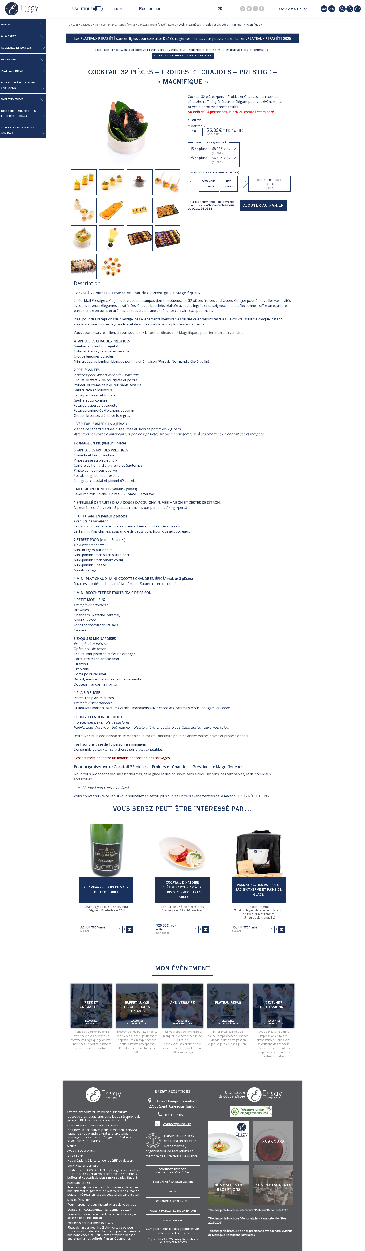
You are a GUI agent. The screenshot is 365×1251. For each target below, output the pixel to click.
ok (220, 9)
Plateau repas (228, 1003)
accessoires (83, 779)
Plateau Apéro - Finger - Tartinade (19, 85)
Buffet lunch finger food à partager (137, 1007)
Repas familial (126, 24)
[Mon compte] (349, 8)
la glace (154, 774)
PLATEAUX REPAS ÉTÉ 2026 (269, 38)
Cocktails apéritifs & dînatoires (157, 24)
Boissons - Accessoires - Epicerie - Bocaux (19, 113)
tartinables (235, 774)
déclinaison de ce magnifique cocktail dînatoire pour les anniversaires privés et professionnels (173, 735)
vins (215, 774)
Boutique (86, 24)
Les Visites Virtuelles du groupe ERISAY (97, 1112)
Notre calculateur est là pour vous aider (182, 55)
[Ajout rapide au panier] (129, 929)
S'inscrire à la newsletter (173, 1181)
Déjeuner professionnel (273, 1005)
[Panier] (357, 8)
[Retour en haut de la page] (356, 1242)
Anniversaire (182, 1003)
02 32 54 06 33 (293, 9)
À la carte (8, 36)
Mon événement (12, 99)
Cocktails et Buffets (16, 47)
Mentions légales (167, 1229)
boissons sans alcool (187, 774)
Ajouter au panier (263, 205)
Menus (5, 24)
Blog (172, 1191)
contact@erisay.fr (177, 1124)
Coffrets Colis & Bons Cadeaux (17, 130)
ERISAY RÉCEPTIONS (252, 796)
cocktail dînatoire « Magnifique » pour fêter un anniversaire (195, 332)
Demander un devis (172, 1171)
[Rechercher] (342, 8)
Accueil (73, 24)
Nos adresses (173, 1220)
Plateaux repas (12, 71)
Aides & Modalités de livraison (173, 1211)
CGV (149, 1229)
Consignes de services (172, 1201)
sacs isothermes (129, 774)
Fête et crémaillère (91, 1005)
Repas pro (8, 59)
